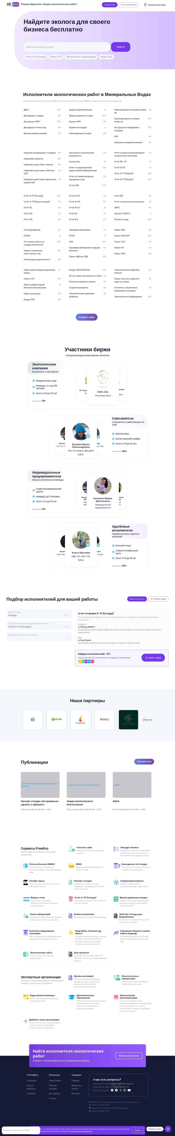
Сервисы (31, 1093)
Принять (138, 1130)
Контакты (76, 1093)
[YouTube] (130, 1090)
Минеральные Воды (157, 4)
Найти (121, 47)
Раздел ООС (106, 56)
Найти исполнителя (129, 1055)
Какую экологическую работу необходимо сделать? (28, 623)
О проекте (31, 1080)
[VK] (112, 1090)
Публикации (34, 762)
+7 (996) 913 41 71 (119, 1087)
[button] (66, 615)
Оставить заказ (153, 657)
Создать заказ (87, 317)
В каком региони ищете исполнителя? (22, 635)
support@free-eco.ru (122, 1083)
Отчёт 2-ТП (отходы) (35, 56)
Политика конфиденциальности (80, 1131)
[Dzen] (121, 1090)
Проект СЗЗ (56, 56)
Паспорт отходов (53, 1087)
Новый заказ (55, 1080)
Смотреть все (144, 761)
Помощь (76, 1080)
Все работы (54, 1093)
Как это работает (31, 1087)
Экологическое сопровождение (81, 56)
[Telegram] (117, 1090)
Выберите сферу (14, 612)
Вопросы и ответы (77, 1087)
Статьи (52, 1098)
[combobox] (39, 615)
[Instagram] (125, 1090)
